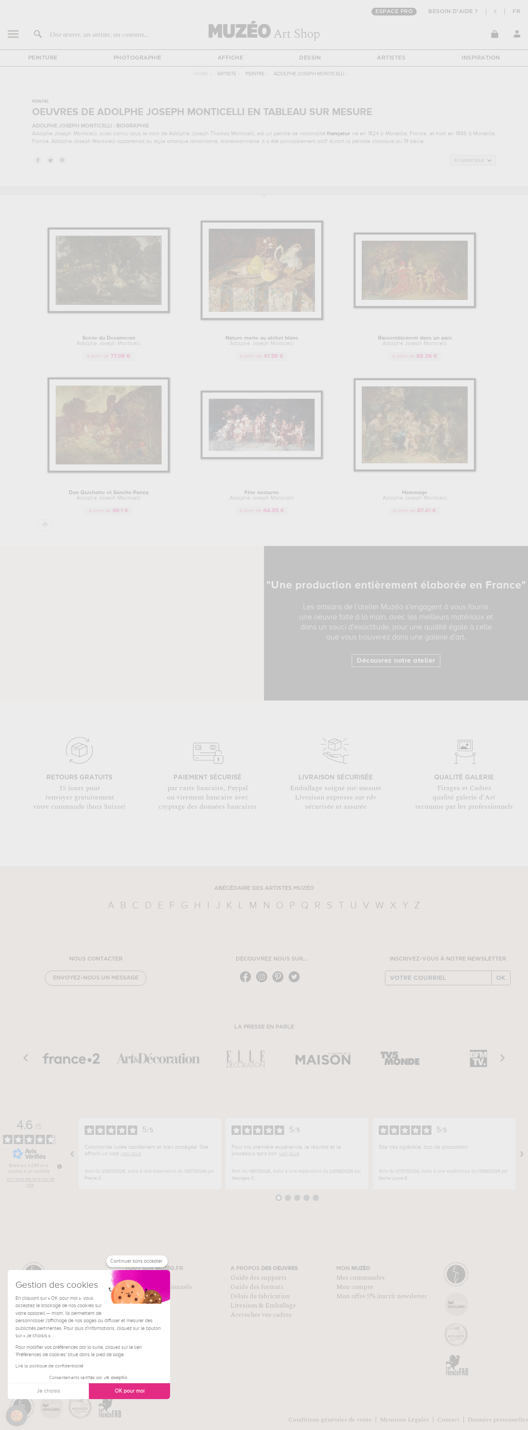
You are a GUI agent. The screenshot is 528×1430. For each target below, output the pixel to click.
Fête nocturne (262, 495)
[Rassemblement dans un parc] (415, 306)
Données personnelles (498, 1419)
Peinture (43, 58)
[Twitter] (296, 981)
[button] (16, 1415)
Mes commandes (360, 1278)
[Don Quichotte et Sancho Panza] (109, 471)
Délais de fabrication (260, 1296)
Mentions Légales (404, 1419)
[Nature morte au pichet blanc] (262, 318)
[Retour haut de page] (45, 525)
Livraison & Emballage (263, 1306)
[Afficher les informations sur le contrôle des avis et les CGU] (59, 1166)
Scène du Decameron (109, 340)
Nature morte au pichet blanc (261, 340)
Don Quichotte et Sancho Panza (108, 495)
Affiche (231, 58)
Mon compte (354, 1287)
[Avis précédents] (72, 1153)
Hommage (415, 495)
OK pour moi (130, 1391)
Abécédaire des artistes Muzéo (264, 888)
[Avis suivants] (521, 1153)
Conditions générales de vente (330, 1419)
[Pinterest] (280, 981)
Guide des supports (258, 1278)
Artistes (391, 58)
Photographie (138, 58)
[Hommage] (415, 470)
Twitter (49, 160)
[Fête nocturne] (262, 457)
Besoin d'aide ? (453, 11)
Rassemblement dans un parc (415, 340)
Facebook (37, 160)
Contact (448, 1419)
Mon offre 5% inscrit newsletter (381, 1296)
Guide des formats (256, 1287)
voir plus (131, 1153)
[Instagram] (263, 981)
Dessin (310, 58)
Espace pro (394, 11)
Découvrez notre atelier (396, 660)
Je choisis (48, 1391)
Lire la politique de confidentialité (49, 1366)
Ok (501, 978)
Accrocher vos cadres (260, 1315)
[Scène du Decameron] (109, 311)
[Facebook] (247, 981)
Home (201, 74)
